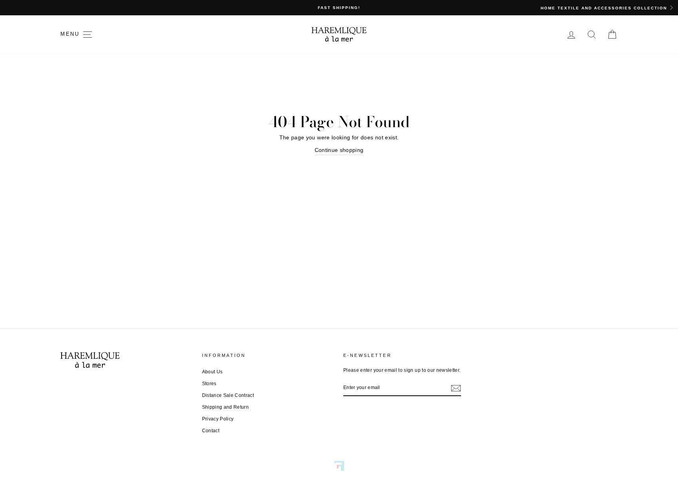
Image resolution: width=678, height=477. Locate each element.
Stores (209, 383)
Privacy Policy (218, 419)
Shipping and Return (225, 407)
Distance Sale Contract (228, 395)
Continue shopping (339, 150)
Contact (210, 430)
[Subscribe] (456, 388)
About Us (212, 372)
